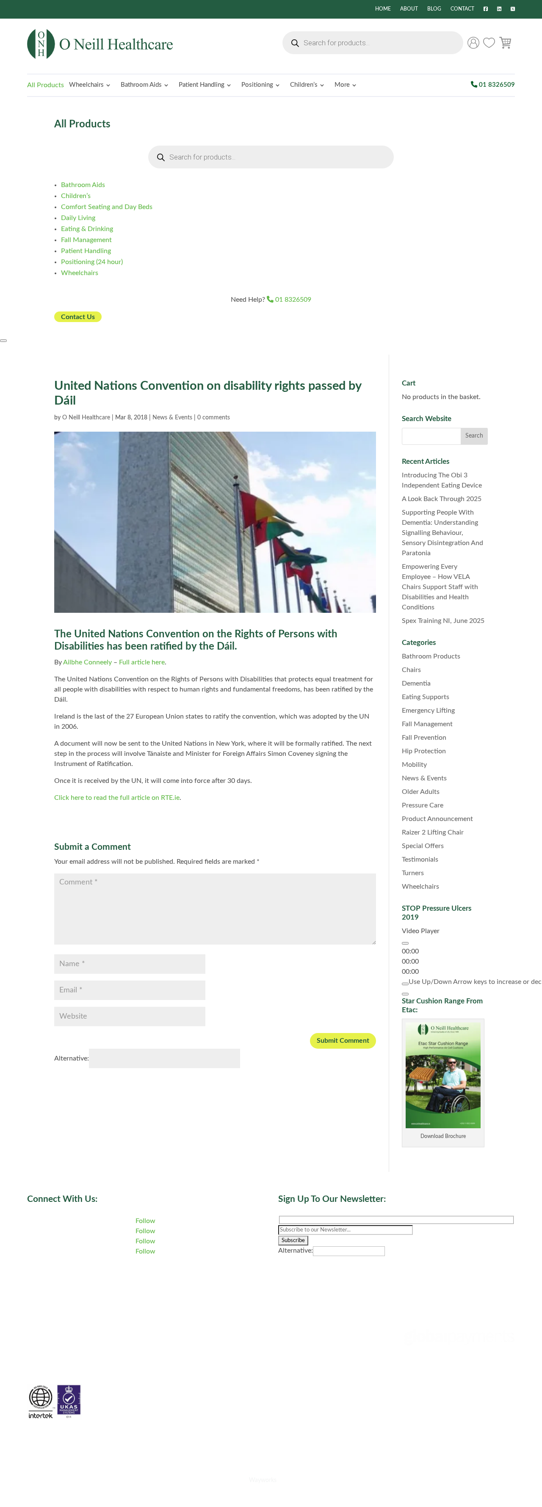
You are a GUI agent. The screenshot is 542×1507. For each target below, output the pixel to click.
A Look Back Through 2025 (441, 499)
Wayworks (263, 1480)
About (409, 9)
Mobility (414, 764)
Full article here (142, 662)
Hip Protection (424, 751)
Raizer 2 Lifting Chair (433, 832)
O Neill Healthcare (86, 418)
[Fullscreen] (405, 994)
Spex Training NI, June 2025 (443, 620)
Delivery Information (309, 1378)
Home (383, 9)
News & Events (172, 418)
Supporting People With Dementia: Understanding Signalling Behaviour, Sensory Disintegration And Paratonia (442, 533)
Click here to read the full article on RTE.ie (117, 797)
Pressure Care (422, 805)
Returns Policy (299, 1394)
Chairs (411, 670)
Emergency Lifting (428, 710)
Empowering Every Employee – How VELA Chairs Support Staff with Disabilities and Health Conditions (440, 587)
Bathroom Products (431, 656)
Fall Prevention (424, 737)
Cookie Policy (298, 1327)
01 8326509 (496, 85)
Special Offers (423, 846)
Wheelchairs (420, 886)
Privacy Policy (299, 1344)
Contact (462, 9)
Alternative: (71, 1058)
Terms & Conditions (307, 1361)
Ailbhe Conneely (87, 662)
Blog (434, 9)
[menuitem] (90, 85)
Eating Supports (425, 697)
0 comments (213, 418)
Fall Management (427, 724)
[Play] (405, 943)
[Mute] (405, 984)
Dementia (416, 683)
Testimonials (420, 859)
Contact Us (78, 316)
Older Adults (421, 791)
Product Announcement (437, 818)
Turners (413, 873)
